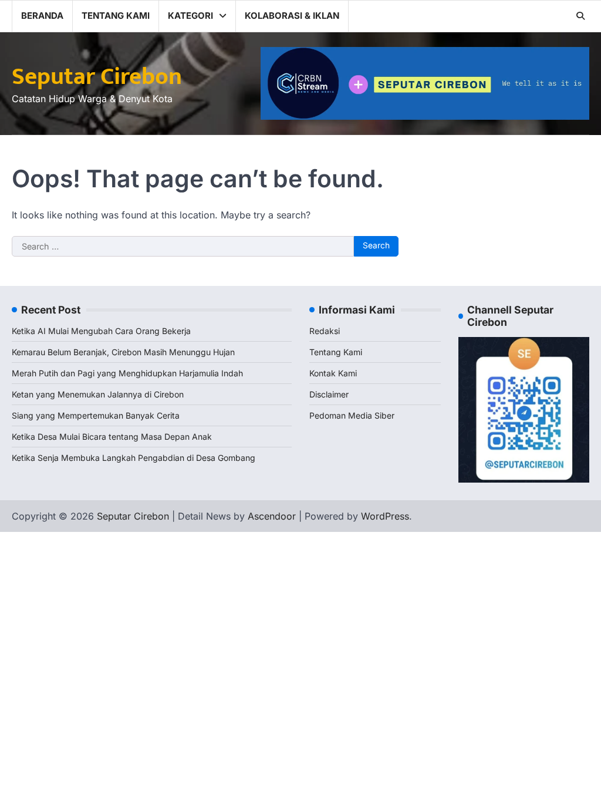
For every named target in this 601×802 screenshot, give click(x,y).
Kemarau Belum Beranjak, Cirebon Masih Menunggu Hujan (123, 352)
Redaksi (324, 331)
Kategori (190, 15)
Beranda (42, 15)
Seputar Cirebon (97, 77)
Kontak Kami (333, 373)
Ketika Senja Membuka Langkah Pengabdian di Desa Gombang (133, 458)
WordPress (385, 516)
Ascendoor (272, 516)
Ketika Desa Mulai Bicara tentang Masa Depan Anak (112, 437)
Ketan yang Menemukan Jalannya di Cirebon (98, 394)
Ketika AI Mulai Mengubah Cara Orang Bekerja (101, 331)
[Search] (580, 16)
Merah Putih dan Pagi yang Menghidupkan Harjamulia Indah (127, 373)
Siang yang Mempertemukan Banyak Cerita (96, 415)
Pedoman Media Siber (351, 415)
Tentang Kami (116, 15)
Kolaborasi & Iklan (292, 15)
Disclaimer (329, 394)
